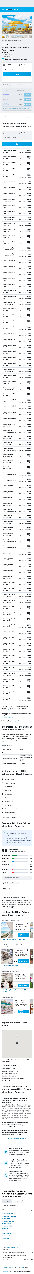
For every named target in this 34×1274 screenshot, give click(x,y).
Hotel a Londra (6, 1236)
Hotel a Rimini (6, 1218)
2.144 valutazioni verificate (18, 59)
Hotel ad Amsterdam (8, 1221)
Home (5, 1267)
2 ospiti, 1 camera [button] (8, 69)
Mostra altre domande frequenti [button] (17, 1138)
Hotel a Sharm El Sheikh (9, 1216)
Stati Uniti (11, 1267)
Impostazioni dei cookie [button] (8, 718)
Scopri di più (7, 710)
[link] (15, 939)
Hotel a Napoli (6, 1231)
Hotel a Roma (6, 1228)
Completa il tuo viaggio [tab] (10, 1205)
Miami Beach (6, 1271)
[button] (3, 9)
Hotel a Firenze (6, 1233)
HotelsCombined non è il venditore (13, 1253)
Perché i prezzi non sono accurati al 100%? (16, 1260)
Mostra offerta (21, 935)
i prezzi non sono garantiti (13, 1247)
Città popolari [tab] (7, 1201)
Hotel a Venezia (6, 1223)
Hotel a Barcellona (7, 1214)
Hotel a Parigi (6, 1238)
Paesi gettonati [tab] (18, 1201)
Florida (22, 1267)
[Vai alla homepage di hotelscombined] (13, 9)
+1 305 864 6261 (7, 57)
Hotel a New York (7, 1226)
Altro (3, 742)
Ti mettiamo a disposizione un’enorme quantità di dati (14, 1256)
